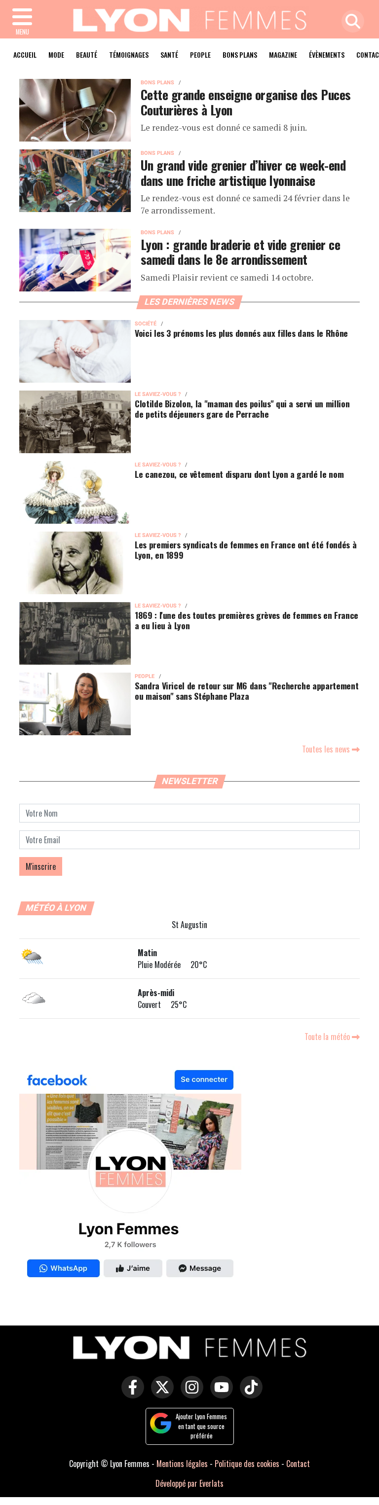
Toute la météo (328, 1036)
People (200, 54)
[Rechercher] (350, 22)
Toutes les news (327, 749)
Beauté (86, 54)
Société (145, 324)
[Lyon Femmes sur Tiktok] (249, 1394)
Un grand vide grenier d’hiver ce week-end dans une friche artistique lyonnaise (243, 172)
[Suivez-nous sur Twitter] (160, 1394)
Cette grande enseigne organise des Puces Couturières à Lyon (246, 102)
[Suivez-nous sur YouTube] (219, 1394)
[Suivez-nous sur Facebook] (130, 1176)
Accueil (25, 54)
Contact (298, 1463)
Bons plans (240, 54)
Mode (56, 54)
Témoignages (129, 54)
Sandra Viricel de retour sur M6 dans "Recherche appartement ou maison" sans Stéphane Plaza (246, 690)
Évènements (326, 54)
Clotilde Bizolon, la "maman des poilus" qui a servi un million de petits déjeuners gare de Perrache (242, 408)
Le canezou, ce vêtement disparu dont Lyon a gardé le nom (239, 473)
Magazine (283, 54)
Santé (169, 54)
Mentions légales (182, 1463)
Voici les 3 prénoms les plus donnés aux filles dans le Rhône (241, 332)
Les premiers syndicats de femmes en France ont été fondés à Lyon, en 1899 (245, 549)
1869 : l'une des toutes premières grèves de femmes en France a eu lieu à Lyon (246, 620)
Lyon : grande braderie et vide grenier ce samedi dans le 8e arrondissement (240, 252)
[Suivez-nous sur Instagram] (189, 1394)
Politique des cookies (247, 1463)
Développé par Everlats (189, 1483)
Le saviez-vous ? (158, 394)
